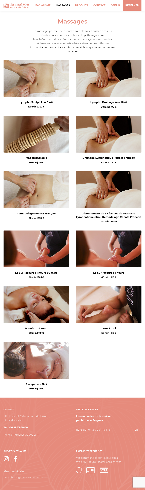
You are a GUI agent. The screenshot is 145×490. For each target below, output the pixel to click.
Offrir (115, 5)
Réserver (132, 5)
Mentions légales (14, 471)
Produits (81, 5)
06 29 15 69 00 (18, 427)
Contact (99, 5)
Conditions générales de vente (23, 477)
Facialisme (43, 5)
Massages (63, 5)
